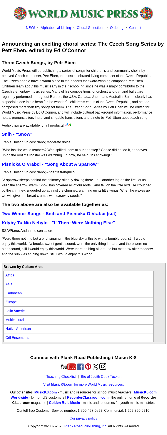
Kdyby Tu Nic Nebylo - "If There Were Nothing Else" (58, 222)
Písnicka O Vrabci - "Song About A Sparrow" (50, 164)
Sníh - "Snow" (17, 134)
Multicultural (14, 320)
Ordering (117, 28)
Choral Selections (90, 28)
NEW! (30, 28)
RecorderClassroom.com (88, 397)
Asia (8, 284)
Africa (9, 275)
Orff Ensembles (17, 338)
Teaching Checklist (61, 376)
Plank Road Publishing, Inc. (85, 426)
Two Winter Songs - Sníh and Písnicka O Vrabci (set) (59, 213)
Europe (11, 302)
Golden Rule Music (64, 403)
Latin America (16, 311)
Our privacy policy (83, 418)
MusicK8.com (45, 392)
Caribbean (13, 293)
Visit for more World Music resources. (83, 384)
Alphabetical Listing (56, 28)
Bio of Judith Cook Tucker (100, 376)
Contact (135, 28)
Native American (18, 329)
